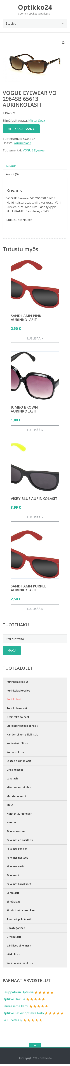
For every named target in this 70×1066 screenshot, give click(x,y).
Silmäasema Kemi (15, 1006)
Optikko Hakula (14, 999)
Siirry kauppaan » (21, 129)
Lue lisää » (35, 338)
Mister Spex (36, 120)
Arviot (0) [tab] (12, 174)
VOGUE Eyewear (34, 150)
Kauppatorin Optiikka (18, 992)
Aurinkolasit (22, 143)
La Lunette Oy (12, 1020)
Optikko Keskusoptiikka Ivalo (23, 1013)
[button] (63, 42)
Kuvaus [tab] (11, 166)
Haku (12, 650)
